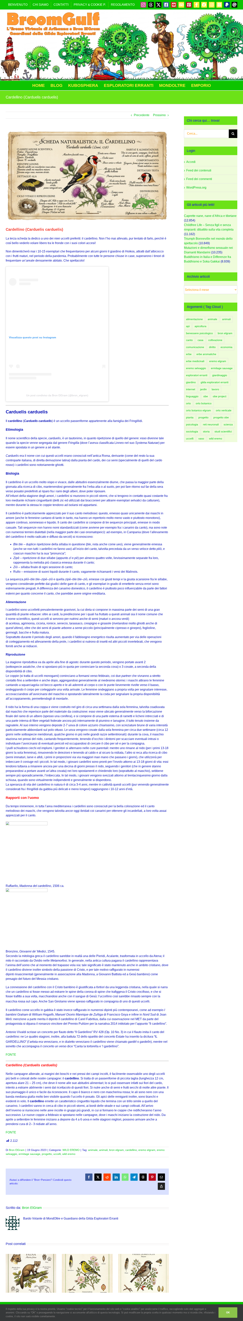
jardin (203, 389)
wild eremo (68, 1153)
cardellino (131, 1149)
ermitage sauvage (29, 1153)
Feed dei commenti (199, 179)
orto (188, 403)
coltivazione (215, 340)
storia (206, 431)
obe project (219, 396)
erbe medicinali (195, 361)
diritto (212, 347)
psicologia (192, 424)
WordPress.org (196, 187)
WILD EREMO (71, 1149)
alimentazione (194, 319)
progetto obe (221, 417)
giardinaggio (219, 375)
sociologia (192, 431)
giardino (191, 382)
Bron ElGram (16, 1149)
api (188, 326)
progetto (47, 1153)
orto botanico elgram (198, 410)
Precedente (141, 115)
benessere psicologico (199, 333)
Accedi (191, 161)
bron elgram (116, 1149)
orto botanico (203, 403)
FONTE (11, 1054)
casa (200, 340)
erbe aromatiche (206, 354)
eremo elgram (146, 1149)
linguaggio (192, 396)
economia (226, 347)
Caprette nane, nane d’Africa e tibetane (210, 215)
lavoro (215, 389)
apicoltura (200, 326)
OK (228, 1312)
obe (205, 396)
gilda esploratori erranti (214, 382)
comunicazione (195, 347)
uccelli (57, 1153)
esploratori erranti (196, 375)
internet (190, 389)
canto (189, 340)
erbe (189, 354)
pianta (189, 417)
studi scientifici (223, 431)
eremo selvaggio (196, 368)
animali (103, 1149)
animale (93, 1149)
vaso (201, 438)
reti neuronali (211, 424)
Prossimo (159, 115)
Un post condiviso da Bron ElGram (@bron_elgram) (57, 395)
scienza (228, 424)
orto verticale (223, 410)
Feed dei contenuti (198, 170)
